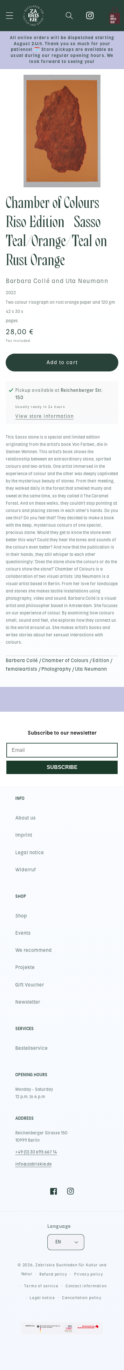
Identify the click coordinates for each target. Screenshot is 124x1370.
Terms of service (41, 1286)
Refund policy (53, 1274)
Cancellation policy (81, 1298)
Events (23, 933)
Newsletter (27, 1002)
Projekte (25, 967)
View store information (44, 416)
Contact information (86, 1286)
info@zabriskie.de (33, 1164)
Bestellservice (31, 1048)
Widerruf (25, 870)
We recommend (33, 950)
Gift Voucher (29, 985)
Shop (21, 916)
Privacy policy (88, 1274)
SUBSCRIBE (62, 767)
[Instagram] (90, 15)
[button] (9, 15)
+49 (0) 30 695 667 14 (36, 1152)
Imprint (23, 835)
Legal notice (29, 852)
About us (25, 818)
